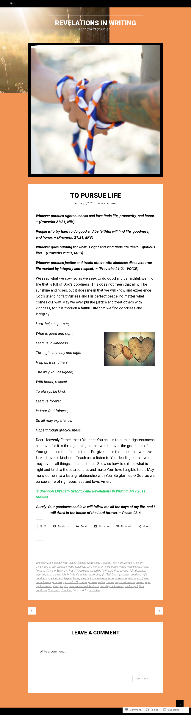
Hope (71, 566)
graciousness (55, 578)
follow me (85, 574)
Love (89, 566)
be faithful (103, 570)
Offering (105, 566)
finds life (74, 574)
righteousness (43, 586)
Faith (114, 562)
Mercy (96, 566)
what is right (131, 586)
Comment (142, 678)
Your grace (54, 590)
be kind (114, 570)
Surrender (62, 570)
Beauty (72, 562)
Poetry (122, 566)
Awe (65, 562)
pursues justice (96, 582)
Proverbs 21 (71, 582)
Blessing (81, 562)
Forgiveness (125, 562)
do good (51, 574)
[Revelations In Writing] (95, 110)
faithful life (63, 574)
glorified (106, 574)
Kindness (80, 566)
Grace (52, 566)
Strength (51, 570)
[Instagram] (11, 3)
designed (140, 570)
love (146, 578)
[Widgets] (180, 704)
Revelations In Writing (95, 23)
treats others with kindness (84, 586)
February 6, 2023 (83, 203)
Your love (66, 590)
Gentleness (42, 566)
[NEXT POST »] (159, 611)
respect (140, 582)
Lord (140, 578)
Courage (105, 562)
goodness (41, 578)
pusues (110, 582)
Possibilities (133, 566)
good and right (139, 574)
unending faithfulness (111, 586)
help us (68, 578)
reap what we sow (125, 582)
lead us (132, 578)
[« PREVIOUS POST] (32, 611)
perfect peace (43, 582)
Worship (80, 570)
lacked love (121, 578)
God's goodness (121, 574)
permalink (94, 590)
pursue (83, 582)
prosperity (57, 582)
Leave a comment (106, 203)
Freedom (138, 562)
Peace (114, 566)
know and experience (102, 578)
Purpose (40, 570)
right (147, 582)
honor (76, 578)
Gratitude (62, 566)
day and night (127, 570)
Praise (144, 566)
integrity (85, 578)
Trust (71, 570)
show (55, 586)
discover (40, 574)
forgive (96, 574)
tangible (64, 586)
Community (93, 562)
